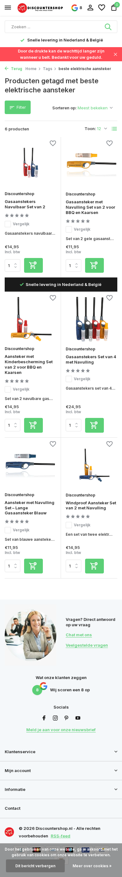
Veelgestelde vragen (87, 645)
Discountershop (19, 193)
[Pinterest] (66, 718)
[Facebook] (44, 718)
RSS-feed (60, 835)
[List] (114, 129)
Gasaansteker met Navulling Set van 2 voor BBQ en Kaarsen (90, 207)
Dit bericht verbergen (35, 865)
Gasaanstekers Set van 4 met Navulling (91, 359)
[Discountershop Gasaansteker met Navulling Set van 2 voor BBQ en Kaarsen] (91, 165)
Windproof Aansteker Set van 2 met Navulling (91, 505)
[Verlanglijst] (101, 8)
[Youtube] (77, 718)
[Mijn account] (90, 7)
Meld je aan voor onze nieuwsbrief (61, 729)
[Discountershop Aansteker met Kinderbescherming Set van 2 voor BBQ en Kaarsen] (30, 319)
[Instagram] (55, 718)
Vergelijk (21, 224)
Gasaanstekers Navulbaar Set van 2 (25, 204)
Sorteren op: (64, 107)
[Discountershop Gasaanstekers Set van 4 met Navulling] (91, 319)
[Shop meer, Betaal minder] (40, 8)
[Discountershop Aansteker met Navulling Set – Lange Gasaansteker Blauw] (30, 465)
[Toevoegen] (33, 265)
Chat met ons (79, 634)
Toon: (90, 128)
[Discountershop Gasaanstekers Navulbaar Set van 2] (30, 165)
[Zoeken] (108, 27)
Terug (16, 68)
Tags (47, 68)
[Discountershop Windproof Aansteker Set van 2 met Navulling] (91, 465)
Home (31, 68)
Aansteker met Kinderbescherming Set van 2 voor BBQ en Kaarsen (29, 364)
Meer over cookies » (92, 865)
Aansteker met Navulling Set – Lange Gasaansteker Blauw (29, 508)
